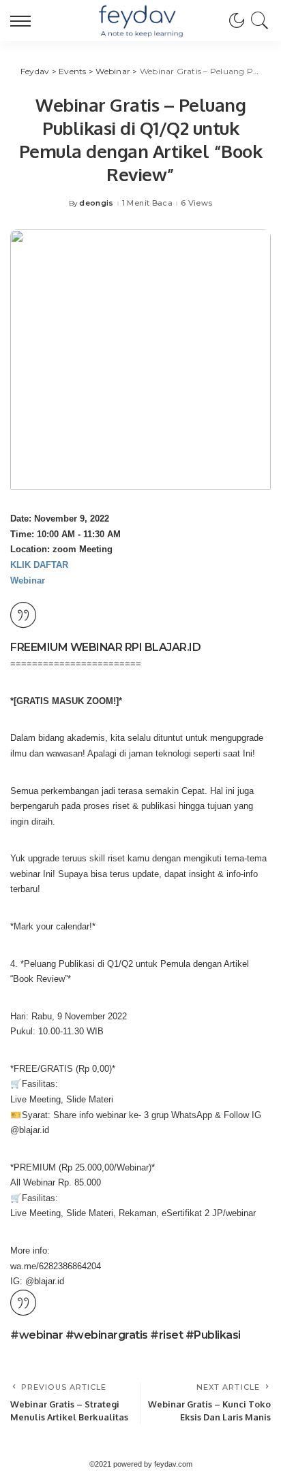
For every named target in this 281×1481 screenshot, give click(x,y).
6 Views (196, 203)
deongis (96, 203)
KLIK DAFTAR (39, 565)
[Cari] (257, 20)
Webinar (27, 580)
